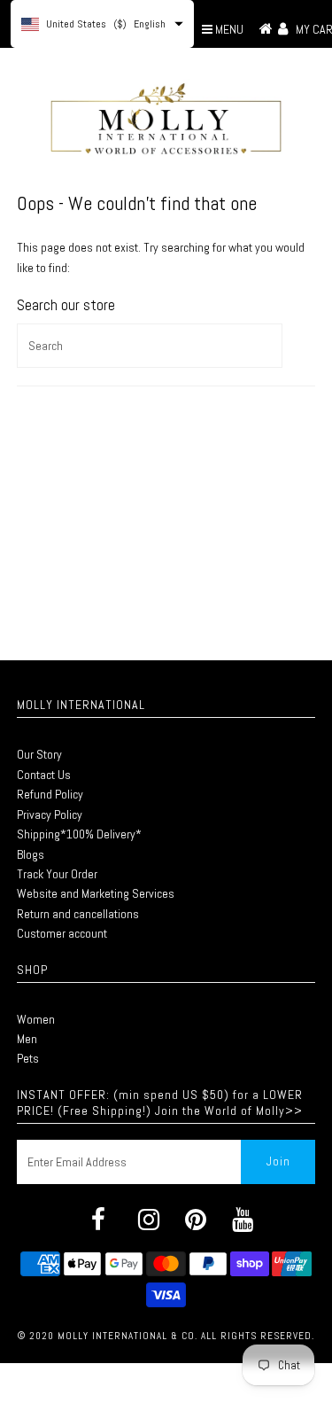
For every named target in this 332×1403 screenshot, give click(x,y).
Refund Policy (50, 794)
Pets (28, 1058)
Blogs (30, 854)
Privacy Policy (49, 814)
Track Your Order (57, 874)
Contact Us (44, 775)
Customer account (62, 933)
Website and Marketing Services (95, 893)
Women (36, 1019)
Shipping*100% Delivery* (79, 834)
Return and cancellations (78, 914)
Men (27, 1039)
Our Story (39, 754)
